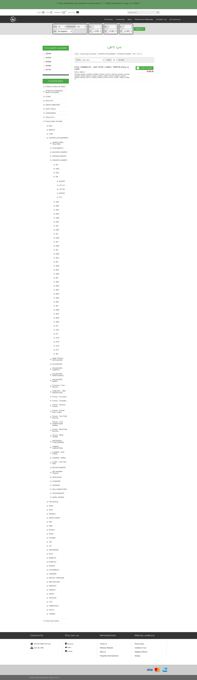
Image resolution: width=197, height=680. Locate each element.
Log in (47, 12)
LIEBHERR (52, 574)
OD (106, 27)
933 (57, 177)
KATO (51, 554)
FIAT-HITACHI (53, 502)
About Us (103, 652)
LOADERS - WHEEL (59, 458)
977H (57, 342)
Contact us (103, 644)
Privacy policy (139, 644)
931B (57, 169)
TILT (60, 197)
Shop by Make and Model (53, 121)
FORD (51, 506)
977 (57, 334)
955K (57, 298)
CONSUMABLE (50, 113)
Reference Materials (106, 648)
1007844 (48, 54)
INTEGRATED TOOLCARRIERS (58, 441)
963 (57, 306)
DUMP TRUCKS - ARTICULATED (58, 359)
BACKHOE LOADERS (59, 152)
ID (90, 27)
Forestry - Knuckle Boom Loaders (58, 411)
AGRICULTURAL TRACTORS (58, 143)
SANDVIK (52, 590)
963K (57, 322)
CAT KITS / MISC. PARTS (101, 68)
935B (57, 218)
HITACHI (52, 530)
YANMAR (52, 614)
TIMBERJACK (53, 606)
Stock (55, 26)
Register (39, 12)
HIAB (50, 526)
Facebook (70, 644)
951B (57, 254)
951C (57, 258)
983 (57, 354)
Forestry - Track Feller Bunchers (59, 417)
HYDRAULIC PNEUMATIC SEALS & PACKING (54, 91)
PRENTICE (52, 586)
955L (57, 302)
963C (57, 314)
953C (57, 270)
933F (57, 210)
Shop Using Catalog (52, 621)
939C (57, 230)
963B (57, 310)
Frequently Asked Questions (109, 656)
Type (54, 31)
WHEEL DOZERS (58, 497)
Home (77, 54)
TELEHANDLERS (58, 493)
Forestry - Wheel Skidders (57, 436)
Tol (90, 31)
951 (57, 250)
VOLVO (51, 610)
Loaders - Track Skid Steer (59, 462)
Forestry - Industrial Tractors (58, 405)
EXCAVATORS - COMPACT (57, 369)
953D (57, 274)
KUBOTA (52, 566)
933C (57, 202)
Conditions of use (140, 648)
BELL (51, 126)
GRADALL (52, 514)
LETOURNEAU (54, 570)
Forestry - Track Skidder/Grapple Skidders (57, 423)
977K (57, 346)
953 (57, 262)
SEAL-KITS (49, 101)
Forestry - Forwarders (59, 401)
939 (57, 226)
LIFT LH (62, 185)
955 (57, 278)
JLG (50, 546)
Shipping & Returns (141, 652)
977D (57, 338)
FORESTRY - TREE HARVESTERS (59, 392)
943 (57, 242)
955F (57, 290)
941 (57, 234)
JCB (50, 542)
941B (57, 238)
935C (57, 222)
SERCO (51, 594)
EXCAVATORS (57, 364)
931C (57, 173)
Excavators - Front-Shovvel (58, 386)
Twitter (69, 647)
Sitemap (137, 656)
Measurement (71, 26)
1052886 (48, 66)
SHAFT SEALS (50, 109)
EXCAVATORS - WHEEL (57, 380)
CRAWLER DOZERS (59, 156)
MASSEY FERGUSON (56, 578)
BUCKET (62, 181)
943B (57, 246)
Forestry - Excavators (59, 397)
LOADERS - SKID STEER (58, 453)
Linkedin (70, 651)
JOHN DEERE (53, 550)
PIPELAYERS (57, 477)
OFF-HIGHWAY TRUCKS (57, 472)
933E (57, 206)
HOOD (51, 534)
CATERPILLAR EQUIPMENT (58, 138)
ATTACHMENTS (57, 148)
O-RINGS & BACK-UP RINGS (55, 87)
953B (57, 266)
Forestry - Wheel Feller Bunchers (59, 430)
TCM (50, 602)
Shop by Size (49, 117)
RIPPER (62, 193)
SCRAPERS (56, 481)
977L (57, 350)
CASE (51, 134)
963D (57, 318)
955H (57, 294)
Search (139, 29)
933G (57, 214)
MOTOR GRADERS (59, 467)
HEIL (50, 522)
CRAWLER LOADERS (59, 160)
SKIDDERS (56, 485)
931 (57, 165)
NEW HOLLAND (54, 582)
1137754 (48, 70)
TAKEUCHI (52, 598)
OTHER (48, 96)
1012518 (48, 58)
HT (121, 27)
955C (57, 282)
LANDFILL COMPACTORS (57, 447)
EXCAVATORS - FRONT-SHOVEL (58, 374)
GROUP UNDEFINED (52, 105)
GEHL (51, 510)
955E (57, 286)
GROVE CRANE (54, 518)
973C (57, 330)
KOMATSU (52, 562)
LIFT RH (62, 189)
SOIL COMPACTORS (59, 489)
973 (57, 326)
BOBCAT (52, 130)
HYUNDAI (52, 538)
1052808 (48, 62)
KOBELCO (52, 558)
